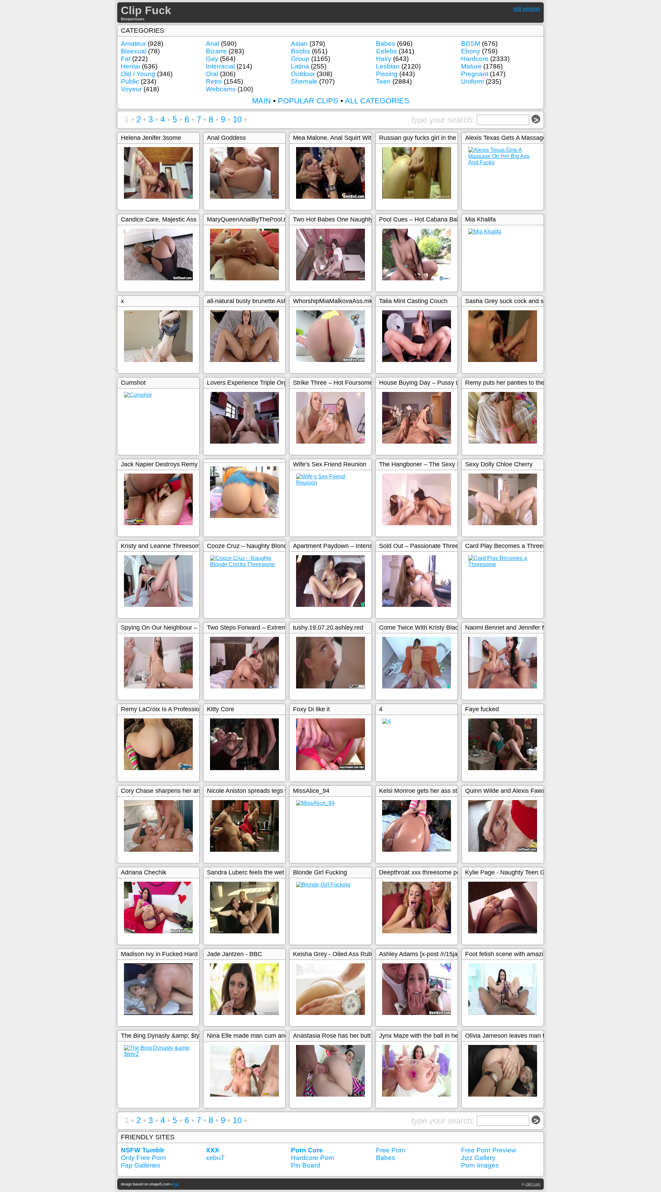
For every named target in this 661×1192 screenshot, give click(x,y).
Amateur (133, 43)
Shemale (304, 81)
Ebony (470, 51)
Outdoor (303, 73)
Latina (300, 66)
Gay (212, 58)
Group (300, 58)
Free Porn (391, 1150)
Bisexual (133, 51)
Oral (212, 73)
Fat (125, 58)
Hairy (383, 58)
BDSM (470, 43)
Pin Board (305, 1165)
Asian (299, 43)
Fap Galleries (140, 1165)
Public (130, 81)
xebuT (215, 1157)
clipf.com (532, 1184)
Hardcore (475, 58)
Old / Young (138, 73)
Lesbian (388, 66)
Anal (212, 43)
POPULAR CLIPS (308, 100)
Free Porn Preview (488, 1150)
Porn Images (480, 1165)
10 (237, 119)
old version (526, 9)
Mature (471, 66)
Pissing (387, 73)
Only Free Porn (143, 1157)
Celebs (386, 51)
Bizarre (216, 51)
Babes (385, 43)
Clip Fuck (146, 10)
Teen (383, 81)
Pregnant (474, 73)
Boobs (300, 51)
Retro (214, 81)
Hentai (130, 66)
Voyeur (131, 89)
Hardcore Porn (312, 1157)
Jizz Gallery (478, 1157)
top (176, 1184)
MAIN (261, 100)
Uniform (472, 81)
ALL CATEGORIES (377, 100)
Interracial (220, 66)
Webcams (221, 89)
